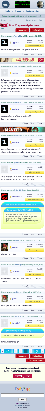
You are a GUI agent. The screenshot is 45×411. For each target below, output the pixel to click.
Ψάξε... (41, 20)
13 (20, 351)
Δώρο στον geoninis (34, 75)
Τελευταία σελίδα (36, 360)
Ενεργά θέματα (31, 20)
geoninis (16, 66)
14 (25, 351)
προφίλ (26, 54)
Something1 (18, 265)
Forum (3, 20)
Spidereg (16, 240)
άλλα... (33, 54)
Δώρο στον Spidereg (34, 250)
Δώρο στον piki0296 (34, 301)
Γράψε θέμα (38, 30)
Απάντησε (22, 30)
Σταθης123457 (18, 190)
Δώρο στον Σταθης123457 (35, 199)
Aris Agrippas (18, 405)
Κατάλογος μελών (33, 11)
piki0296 (16, 292)
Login (8, 11)
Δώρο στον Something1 (34, 274)
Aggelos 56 (17, 36)
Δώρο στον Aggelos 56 (34, 45)
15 (30, 351)
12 (15, 351)
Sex (11, 20)
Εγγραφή (18, 11)
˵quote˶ (40, 54)
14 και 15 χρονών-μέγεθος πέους (24, 25)
